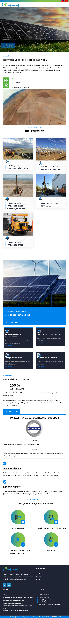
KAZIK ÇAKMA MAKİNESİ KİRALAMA (17, 167)
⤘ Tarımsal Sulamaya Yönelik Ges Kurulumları (18, 597)
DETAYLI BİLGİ (13, 322)
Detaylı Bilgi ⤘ (8, 345)
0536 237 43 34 (44, 597)
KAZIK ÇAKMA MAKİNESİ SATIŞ (15, 243)
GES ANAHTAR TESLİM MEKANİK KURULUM (51, 168)
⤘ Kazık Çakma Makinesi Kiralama (14, 600)
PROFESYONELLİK (20, 78)
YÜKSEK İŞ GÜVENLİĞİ (21, 87)
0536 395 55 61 (44, 594)
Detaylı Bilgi (13, 412)
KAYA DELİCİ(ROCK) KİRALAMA (50, 204)
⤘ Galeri (39, 576)
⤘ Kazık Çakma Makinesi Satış (13, 603)
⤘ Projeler (6, 595)
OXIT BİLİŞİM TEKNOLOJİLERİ (51, 617)
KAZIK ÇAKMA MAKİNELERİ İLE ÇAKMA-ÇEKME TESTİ (17, 206)
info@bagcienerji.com (47, 600)
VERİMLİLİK (18, 82)
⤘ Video (38, 579)
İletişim (9, 50)
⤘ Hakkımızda (40, 574)
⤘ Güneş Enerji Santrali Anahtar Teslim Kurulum (15, 612)
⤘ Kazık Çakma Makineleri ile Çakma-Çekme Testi (17, 607)
